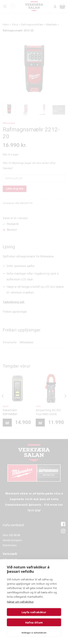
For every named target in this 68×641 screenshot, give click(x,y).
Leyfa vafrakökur (34, 612)
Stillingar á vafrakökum (34, 632)
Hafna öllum (34, 622)
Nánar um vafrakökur (20, 601)
